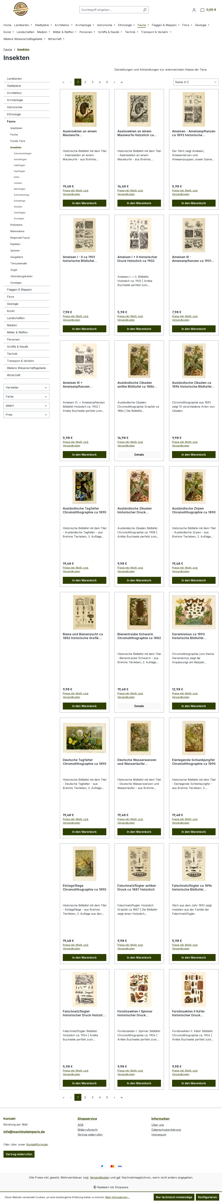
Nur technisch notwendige (174, 1197)
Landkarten (14, 78)
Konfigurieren (207, 1197)
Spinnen (15, 250)
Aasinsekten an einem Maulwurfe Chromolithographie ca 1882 (84, 133)
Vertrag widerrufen (19, 1154)
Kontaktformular (37, 1144)
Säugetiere (16, 256)
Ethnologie (14, 114)
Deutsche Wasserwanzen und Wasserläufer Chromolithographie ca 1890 (139, 762)
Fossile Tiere (17, 140)
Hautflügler (19, 171)
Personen (13, 339)
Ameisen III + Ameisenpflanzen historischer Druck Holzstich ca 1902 (84, 384)
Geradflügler (20, 159)
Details (139, 454)
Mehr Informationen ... (117, 1197)
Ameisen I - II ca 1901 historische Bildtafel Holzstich (79, 259)
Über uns (157, 1125)
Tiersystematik (18, 263)
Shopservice (87, 1118)
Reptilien (15, 244)
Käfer (16, 177)
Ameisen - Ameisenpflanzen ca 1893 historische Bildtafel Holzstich (193, 133)
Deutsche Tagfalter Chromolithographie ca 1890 (84, 762)
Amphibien (16, 128)
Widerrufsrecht (87, 1129)
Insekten (15, 147)
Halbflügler (19, 165)
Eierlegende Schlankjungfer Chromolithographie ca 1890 (194, 762)
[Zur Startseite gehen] (20, 9)
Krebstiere (16, 224)
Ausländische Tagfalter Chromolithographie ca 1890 (84, 510)
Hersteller (12, 387)
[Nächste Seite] (114, 82)
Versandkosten (99, 1177)
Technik (12, 353)
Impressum (158, 1134)
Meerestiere (17, 231)
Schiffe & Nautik (17, 346)
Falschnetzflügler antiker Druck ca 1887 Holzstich (136, 887)
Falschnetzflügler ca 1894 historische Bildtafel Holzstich (192, 887)
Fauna (11, 121)
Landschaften (16, 318)
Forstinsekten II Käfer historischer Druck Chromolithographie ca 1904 (194, 1013)
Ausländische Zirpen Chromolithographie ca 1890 (194, 510)
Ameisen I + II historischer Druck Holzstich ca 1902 (137, 259)
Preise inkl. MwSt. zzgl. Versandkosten (76, 192)
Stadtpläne (14, 85)
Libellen (18, 183)
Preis (9, 414)
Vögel (13, 269)
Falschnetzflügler (23, 153)
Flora (10, 296)
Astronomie (14, 107)
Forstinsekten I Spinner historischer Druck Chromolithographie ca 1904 (139, 1013)
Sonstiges (19, 218)
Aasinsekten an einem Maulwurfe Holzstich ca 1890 (135, 133)
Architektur (14, 93)
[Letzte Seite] (121, 82)
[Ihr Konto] (194, 9)
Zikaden (18, 206)
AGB (80, 1125)
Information (160, 1118)
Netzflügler (19, 189)
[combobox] (110, 9)
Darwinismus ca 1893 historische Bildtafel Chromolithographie (188, 636)
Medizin (12, 325)
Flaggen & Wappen (19, 289)
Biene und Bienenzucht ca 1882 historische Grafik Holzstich (83, 636)
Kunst (10, 311)
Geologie (12, 304)
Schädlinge (19, 200)
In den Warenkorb (84, 203)
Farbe (10, 396)
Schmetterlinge (21, 195)
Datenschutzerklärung (166, 1129)
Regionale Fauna (20, 237)
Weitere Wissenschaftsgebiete (26, 368)
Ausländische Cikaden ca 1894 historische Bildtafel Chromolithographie (191, 384)
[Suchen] (145, 9)
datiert (10, 405)
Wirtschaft (13, 375)
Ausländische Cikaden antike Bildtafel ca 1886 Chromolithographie (135, 384)
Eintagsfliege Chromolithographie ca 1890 (84, 887)
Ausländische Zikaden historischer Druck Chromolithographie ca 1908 (139, 510)
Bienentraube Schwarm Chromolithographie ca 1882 (139, 636)
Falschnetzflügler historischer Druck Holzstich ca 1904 (84, 1013)
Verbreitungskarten (21, 276)
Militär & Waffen (17, 332)
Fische (14, 134)
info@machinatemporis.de (24, 1131)
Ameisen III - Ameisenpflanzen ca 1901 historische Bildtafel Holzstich (191, 259)
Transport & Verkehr (20, 361)
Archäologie (15, 100)
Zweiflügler (19, 212)
